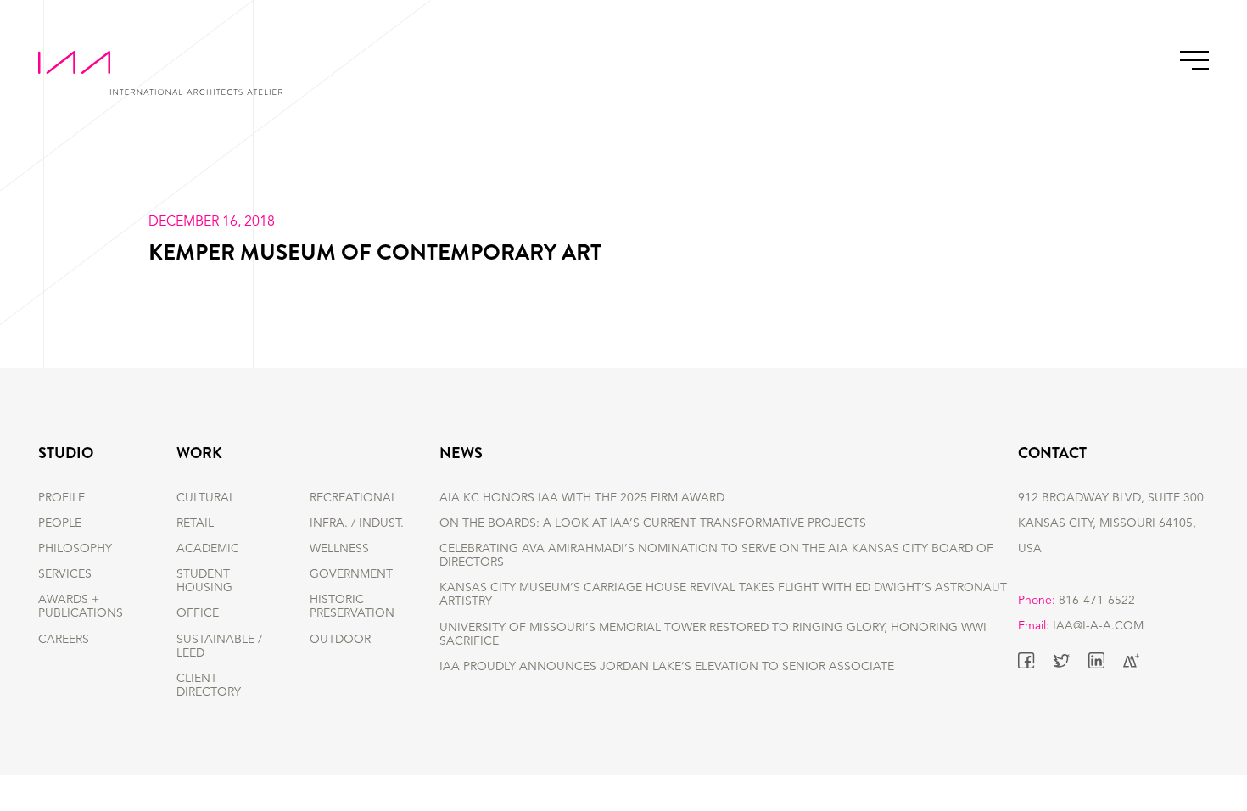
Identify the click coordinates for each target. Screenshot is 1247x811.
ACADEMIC (207, 549)
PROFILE (61, 498)
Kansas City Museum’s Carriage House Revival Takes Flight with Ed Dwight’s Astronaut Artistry (723, 594)
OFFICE (197, 613)
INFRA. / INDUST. (357, 523)
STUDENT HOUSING (204, 581)
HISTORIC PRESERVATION (352, 606)
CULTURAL (205, 498)
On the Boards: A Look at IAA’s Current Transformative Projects (652, 523)
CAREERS (63, 640)
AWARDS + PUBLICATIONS (80, 606)
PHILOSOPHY (75, 549)
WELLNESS (339, 549)
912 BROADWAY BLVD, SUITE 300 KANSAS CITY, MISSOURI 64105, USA (1111, 523)
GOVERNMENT (351, 574)
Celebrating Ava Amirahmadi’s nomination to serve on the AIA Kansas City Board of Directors (716, 555)
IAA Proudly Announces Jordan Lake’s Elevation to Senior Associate (666, 667)
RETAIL (195, 523)
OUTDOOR (340, 640)
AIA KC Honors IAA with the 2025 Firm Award (581, 498)
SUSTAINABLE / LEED (219, 646)
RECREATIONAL (353, 498)
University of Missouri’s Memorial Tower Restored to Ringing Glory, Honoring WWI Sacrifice (713, 634)
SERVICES (65, 574)
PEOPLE (59, 523)
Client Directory (208, 685)
